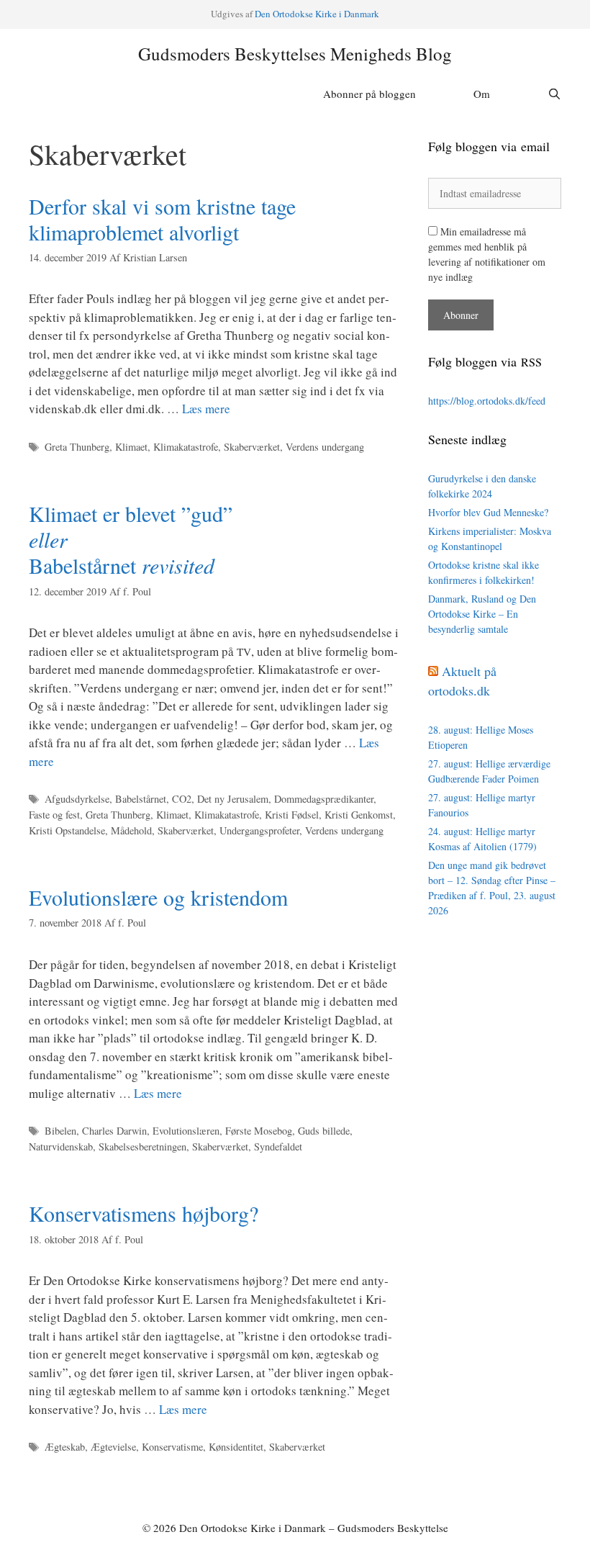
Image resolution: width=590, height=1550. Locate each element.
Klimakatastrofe (185, 447)
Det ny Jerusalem (232, 799)
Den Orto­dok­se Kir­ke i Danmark (317, 13)
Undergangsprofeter (259, 830)
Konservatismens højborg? (143, 1213)
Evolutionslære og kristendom (158, 897)
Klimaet (131, 447)
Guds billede (324, 1130)
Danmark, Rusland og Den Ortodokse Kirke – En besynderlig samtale (482, 614)
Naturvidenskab (61, 1146)
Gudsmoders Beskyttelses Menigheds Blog (295, 54)
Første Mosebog (258, 1130)
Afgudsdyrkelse (77, 799)
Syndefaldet (278, 1146)
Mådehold (131, 830)
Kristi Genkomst (358, 814)
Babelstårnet (140, 799)
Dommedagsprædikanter (323, 799)
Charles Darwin (114, 1130)
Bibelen (60, 1130)
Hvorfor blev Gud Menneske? (488, 512)
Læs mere (206, 408)
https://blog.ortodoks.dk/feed (486, 400)
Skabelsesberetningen (142, 1146)
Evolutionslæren (186, 1130)
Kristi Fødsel (292, 814)
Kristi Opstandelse (67, 830)
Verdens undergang (325, 447)
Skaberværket (252, 447)
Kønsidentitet (236, 1447)
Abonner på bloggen (369, 93)
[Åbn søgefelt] (554, 93)
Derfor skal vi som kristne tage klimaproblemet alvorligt (162, 219)
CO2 (181, 799)
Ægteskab (65, 1447)
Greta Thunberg (77, 447)
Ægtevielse (113, 1447)
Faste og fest (54, 814)
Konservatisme (172, 1447)
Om (481, 93)
